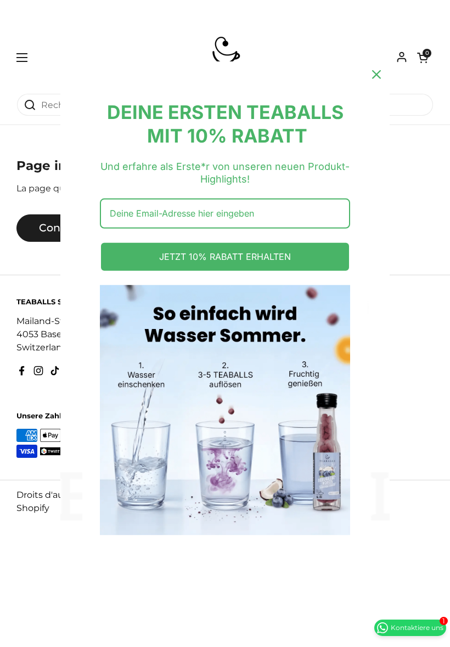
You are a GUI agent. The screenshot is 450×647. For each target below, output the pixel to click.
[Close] (376, 74)
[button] (423, 58)
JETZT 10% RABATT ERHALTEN (225, 256)
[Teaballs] (225, 57)
